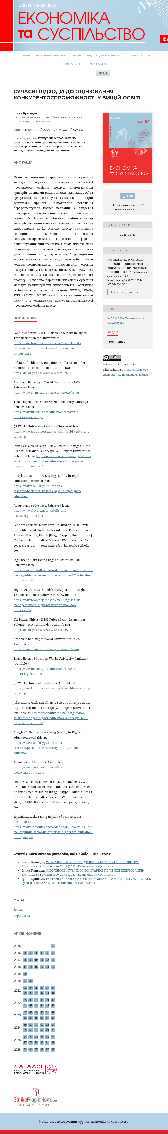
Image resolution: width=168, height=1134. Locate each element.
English (19, 909)
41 (25, 1005)
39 (47, 1000)
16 (36, 966)
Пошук (103, 72)
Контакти (97, 63)
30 (30, 993)
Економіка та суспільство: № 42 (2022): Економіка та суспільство (68, 866)
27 (47, 987)
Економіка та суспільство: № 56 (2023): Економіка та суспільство (87, 881)
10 (36, 959)
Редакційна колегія (103, 55)
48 (30, 1012)
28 (52, 987)
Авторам (73, 63)
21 (25, 980)
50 (41, 1012)
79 (36, 1042)
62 (41, 1024)
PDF (129, 196)
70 (52, 1030)
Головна (22, 55)
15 (30, 966)
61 (36, 1024)
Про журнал (137, 55)
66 (30, 1030)
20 (25, 973)
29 (25, 993)
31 (36, 993)
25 (36, 987)
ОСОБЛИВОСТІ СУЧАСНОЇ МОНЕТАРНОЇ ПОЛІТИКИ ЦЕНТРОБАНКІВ (95, 870)
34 (52, 993)
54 (30, 1017)
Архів (76, 55)
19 (52, 966)
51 (47, 1012)
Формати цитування (124, 292)
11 (41, 959)
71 (25, 1037)
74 (41, 1037)
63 (47, 1024)
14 (25, 966)
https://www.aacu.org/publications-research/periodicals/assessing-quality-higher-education (47, 491)
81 (47, 1042)
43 (36, 1005)
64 (52, 1024)
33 (47, 993)
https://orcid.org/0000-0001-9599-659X (32, 121)
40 (52, 1000)
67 (36, 1030)
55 (36, 1017)
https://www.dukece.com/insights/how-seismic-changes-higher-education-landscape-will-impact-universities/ (52, 461)
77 (25, 1042)
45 (47, 1005)
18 (47, 966)
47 (25, 1012)
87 (47, 1049)
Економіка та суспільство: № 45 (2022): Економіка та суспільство (68, 874)
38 (41, 1000)
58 (52, 1017)
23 (25, 987)
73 (36, 1037)
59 (25, 1024)
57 (47, 1017)
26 (41, 987)
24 (30, 987)
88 (52, 1049)
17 (41, 966)
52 (52, 1012)
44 (41, 1005)
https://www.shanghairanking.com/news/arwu (46, 392)
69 (47, 1030)
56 (41, 1017)
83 (25, 1049)
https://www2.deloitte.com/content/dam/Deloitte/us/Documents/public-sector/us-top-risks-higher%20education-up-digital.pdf (53, 575)
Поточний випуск (51, 55)
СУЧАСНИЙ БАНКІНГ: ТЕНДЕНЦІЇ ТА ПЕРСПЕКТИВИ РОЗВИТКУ (92, 862)
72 (30, 1037)
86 (41, 1049)
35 (25, 1000)
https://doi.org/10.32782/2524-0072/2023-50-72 (54, 130)
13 (52, 959)
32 (41, 993)
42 (30, 1005)
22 (30, 980)
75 (47, 1037)
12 (47, 959)
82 (52, 1042)
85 (36, 1049)
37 (36, 1000)
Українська (22, 916)
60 (30, 1024)
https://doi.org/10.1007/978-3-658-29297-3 (42, 373)
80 (41, 1042)
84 (30, 1049)
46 (52, 1005)
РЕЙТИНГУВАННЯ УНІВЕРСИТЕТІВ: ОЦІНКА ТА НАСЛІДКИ (88, 879)
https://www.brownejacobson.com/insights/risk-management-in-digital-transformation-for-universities (47, 348)
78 (30, 1042)
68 (41, 1030)
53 (25, 1017)
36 (30, 1000)
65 (25, 1030)
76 (52, 1037)
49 (36, 1012)
